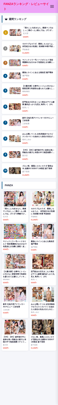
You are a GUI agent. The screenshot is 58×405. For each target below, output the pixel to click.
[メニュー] (52, 6)
